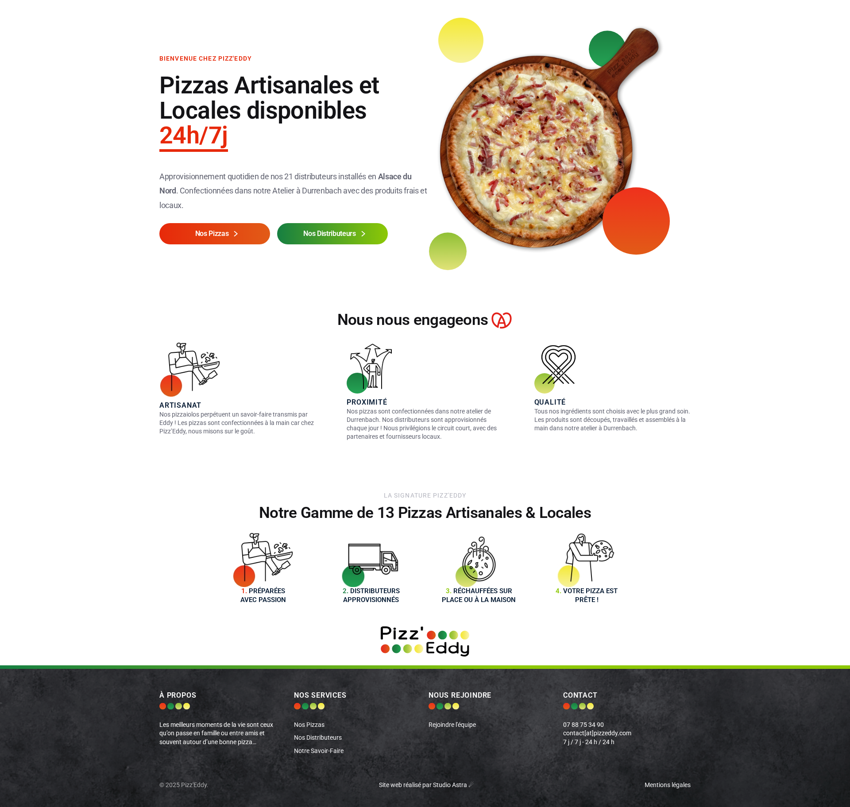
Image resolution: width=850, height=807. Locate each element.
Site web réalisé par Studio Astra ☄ (426, 785)
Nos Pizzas (309, 725)
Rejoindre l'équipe (452, 725)
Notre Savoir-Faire (319, 751)
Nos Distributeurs (318, 737)
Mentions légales (668, 785)
